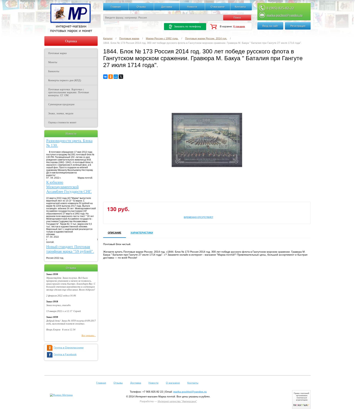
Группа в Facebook (65, 354)
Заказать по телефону (187, 26)
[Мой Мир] (116, 76)
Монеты (52, 62)
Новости (192, 6)
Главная (116, 6)
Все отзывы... (89, 335)
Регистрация (297, 25)
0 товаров (239, 26)
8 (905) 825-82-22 (280, 8)
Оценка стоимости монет (62, 122)
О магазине (218, 6)
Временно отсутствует (198, 217)
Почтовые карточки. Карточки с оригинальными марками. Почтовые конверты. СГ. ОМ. (68, 92)
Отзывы (141, 6)
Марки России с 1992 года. (162, 38)
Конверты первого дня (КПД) (64, 80)
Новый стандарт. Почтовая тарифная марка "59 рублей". (70, 249)
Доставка (166, 6)
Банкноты (53, 71)
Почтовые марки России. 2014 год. (206, 38)
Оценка (71, 41)
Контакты (240, 6)
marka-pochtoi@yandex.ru (284, 15)
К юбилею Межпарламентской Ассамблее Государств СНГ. (69, 187)
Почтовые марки (129, 38)
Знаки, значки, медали (60, 113)
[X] (121, 76)
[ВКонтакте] (105, 76)
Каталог (108, 38)
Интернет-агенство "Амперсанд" (177, 401)
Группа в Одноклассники (69, 347)
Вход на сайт (270, 25)
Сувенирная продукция (61, 104)
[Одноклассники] (110, 76)
